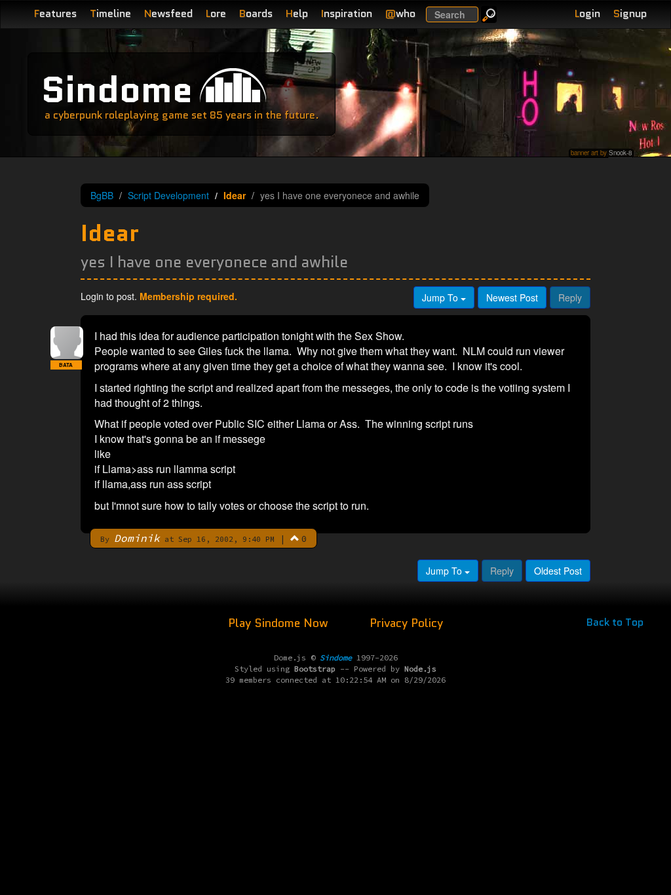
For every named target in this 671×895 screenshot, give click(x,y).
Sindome (117, 89)
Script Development (168, 195)
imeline (110, 13)
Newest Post (512, 297)
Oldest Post (558, 570)
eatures (55, 13)
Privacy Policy (406, 623)
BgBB (101, 195)
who (400, 13)
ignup (630, 13)
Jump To (441, 297)
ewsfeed (168, 13)
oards (256, 13)
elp (297, 13)
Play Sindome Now (280, 623)
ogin (587, 13)
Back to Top (614, 622)
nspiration (346, 13)
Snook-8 (620, 152)
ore (216, 13)
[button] (294, 538)
